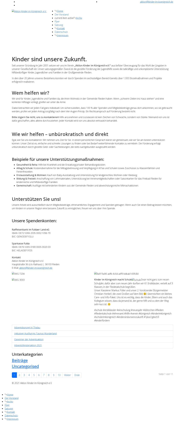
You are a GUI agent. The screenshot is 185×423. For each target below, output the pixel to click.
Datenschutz (61, 31)
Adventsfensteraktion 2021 (28, 345)
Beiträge (20, 360)
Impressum (62, 35)
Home (60, 11)
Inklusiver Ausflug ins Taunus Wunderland (35, 333)
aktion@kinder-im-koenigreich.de (156, 1)
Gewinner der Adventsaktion (28, 339)
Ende (77, 375)
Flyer (57, 21)
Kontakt (61, 28)
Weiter (67, 375)
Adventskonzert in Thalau (27, 327)
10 (59, 375)
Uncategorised (25, 366)
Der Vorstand (62, 14)
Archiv (79, 18)
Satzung (59, 25)
